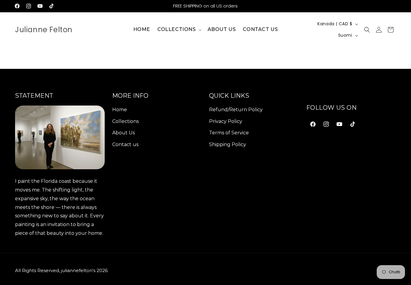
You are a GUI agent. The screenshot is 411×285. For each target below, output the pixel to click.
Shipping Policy (227, 144)
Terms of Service (229, 133)
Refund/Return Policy (236, 109)
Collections (125, 121)
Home (119, 109)
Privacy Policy (225, 121)
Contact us (125, 144)
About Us (123, 133)
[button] (179, 29)
